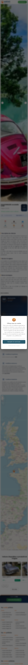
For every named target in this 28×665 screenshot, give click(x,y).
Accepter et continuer (14, 341)
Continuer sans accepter (14, 345)
